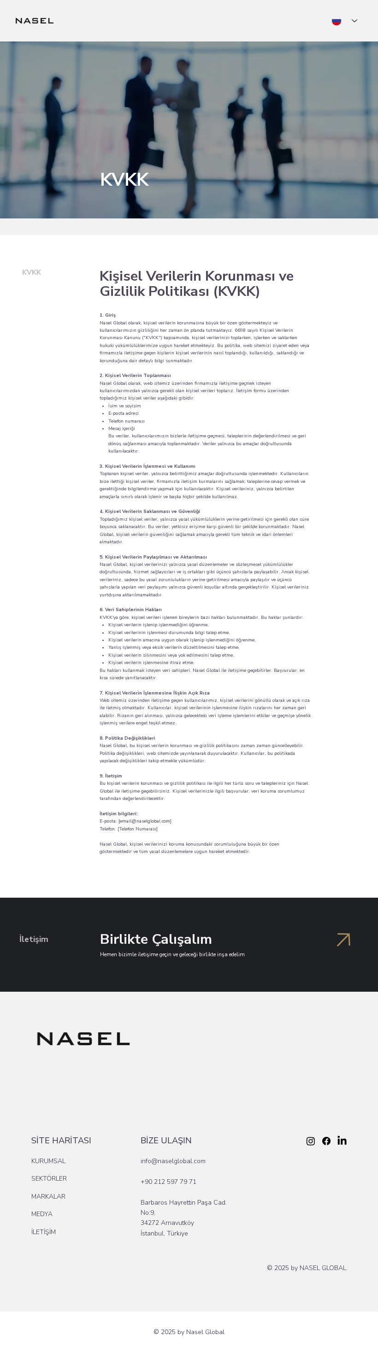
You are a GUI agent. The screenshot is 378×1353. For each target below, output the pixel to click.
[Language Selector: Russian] (345, 21)
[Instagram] (310, 1141)
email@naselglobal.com (145, 821)
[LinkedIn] (342, 1141)
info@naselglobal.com (173, 1161)
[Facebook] (326, 1141)
